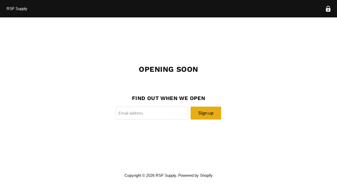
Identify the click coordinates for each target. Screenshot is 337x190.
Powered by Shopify (195, 175)
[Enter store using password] (328, 9)
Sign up (206, 113)
